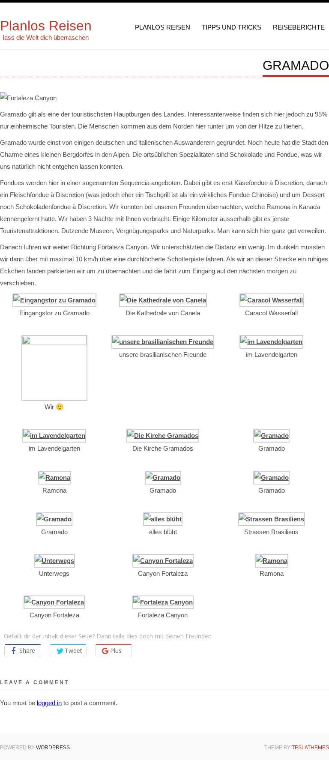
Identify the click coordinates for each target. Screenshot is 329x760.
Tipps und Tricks (231, 27)
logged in (49, 702)
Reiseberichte (299, 27)
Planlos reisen (162, 27)
